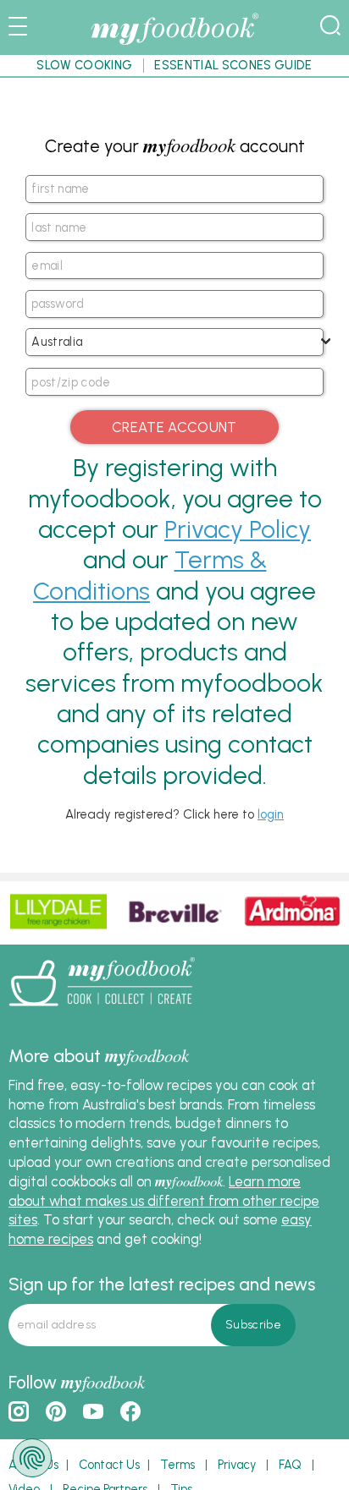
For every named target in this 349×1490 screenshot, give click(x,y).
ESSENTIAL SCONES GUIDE (233, 65)
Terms (177, 1464)
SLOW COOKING (84, 65)
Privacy (237, 1464)
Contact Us (109, 1464)
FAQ (290, 1464)
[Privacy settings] (32, 1457)
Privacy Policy (237, 529)
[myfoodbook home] (174, 44)
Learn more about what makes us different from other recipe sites (163, 1200)
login (271, 814)
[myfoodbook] (101, 1011)
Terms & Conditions (150, 575)
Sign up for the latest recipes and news (161, 1284)
